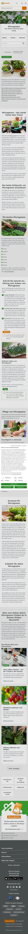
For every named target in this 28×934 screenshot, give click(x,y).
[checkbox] (2, 478)
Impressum (24, 445)
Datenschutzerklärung (16, 445)
